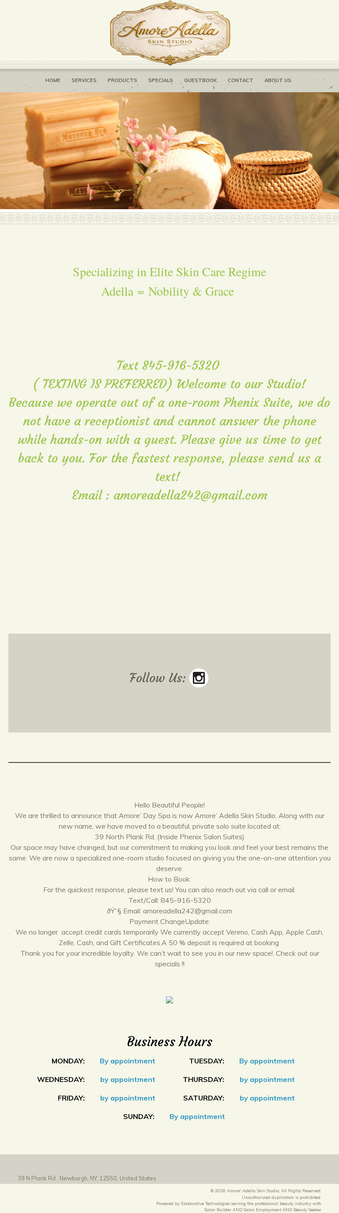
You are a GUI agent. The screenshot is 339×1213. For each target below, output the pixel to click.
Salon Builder (217, 1209)
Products (122, 80)
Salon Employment (262, 1209)
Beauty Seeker (307, 1209)
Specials (160, 80)
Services (84, 80)
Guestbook (200, 80)
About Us (277, 80)
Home (52, 80)
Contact (240, 80)
